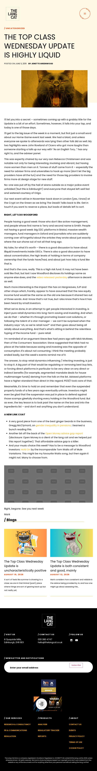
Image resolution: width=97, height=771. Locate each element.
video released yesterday (52, 277)
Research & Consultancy (17, 724)
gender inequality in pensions (53, 425)
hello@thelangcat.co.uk (50, 642)
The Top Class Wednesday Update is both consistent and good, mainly (69, 566)
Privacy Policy (76, 736)
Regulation (10, 736)
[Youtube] (76, 640)
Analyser (42, 724)
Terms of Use (75, 742)
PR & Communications (15, 730)
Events (72, 730)
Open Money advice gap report (64, 433)
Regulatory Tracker (48, 730)
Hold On (25, 449)
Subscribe (76, 665)
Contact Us (75, 724)
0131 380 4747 (45, 639)
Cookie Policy (76, 748)
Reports (42, 736)
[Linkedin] (71, 640)
